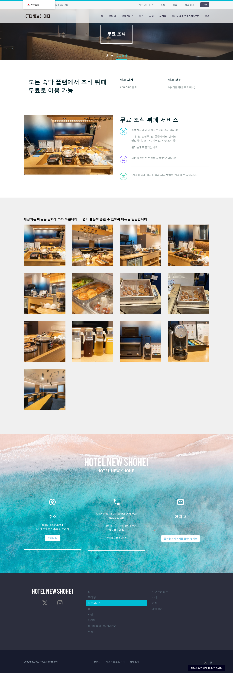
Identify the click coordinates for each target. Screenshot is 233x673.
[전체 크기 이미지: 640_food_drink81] (92, 341)
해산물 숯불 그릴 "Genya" (185, 16)
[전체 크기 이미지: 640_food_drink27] (92, 245)
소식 (163, 4)
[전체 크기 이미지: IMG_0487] (188, 293)
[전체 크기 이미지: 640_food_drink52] (140, 341)
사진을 (162, 16)
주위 (207, 16)
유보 (205, 4)
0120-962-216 (61, 4)
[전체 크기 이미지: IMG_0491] (140, 293)
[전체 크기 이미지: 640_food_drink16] (188, 341)
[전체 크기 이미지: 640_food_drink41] (44, 293)
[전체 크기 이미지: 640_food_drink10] (140, 245)
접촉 (175, 4)
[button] (123, 131)
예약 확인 (189, 4)
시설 (151, 16)
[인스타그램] (60, 603)
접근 (141, 16)
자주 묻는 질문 (146, 4)
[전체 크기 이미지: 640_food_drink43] (44, 341)
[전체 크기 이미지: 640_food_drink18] (44, 245)
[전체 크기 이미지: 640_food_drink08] (188, 245)
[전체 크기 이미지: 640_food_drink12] (92, 293)
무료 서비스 (127, 16)
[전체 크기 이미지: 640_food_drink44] (44, 390)
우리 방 (112, 16)
